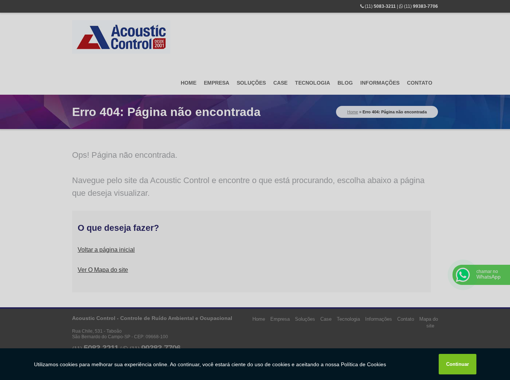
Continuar (457, 364)
